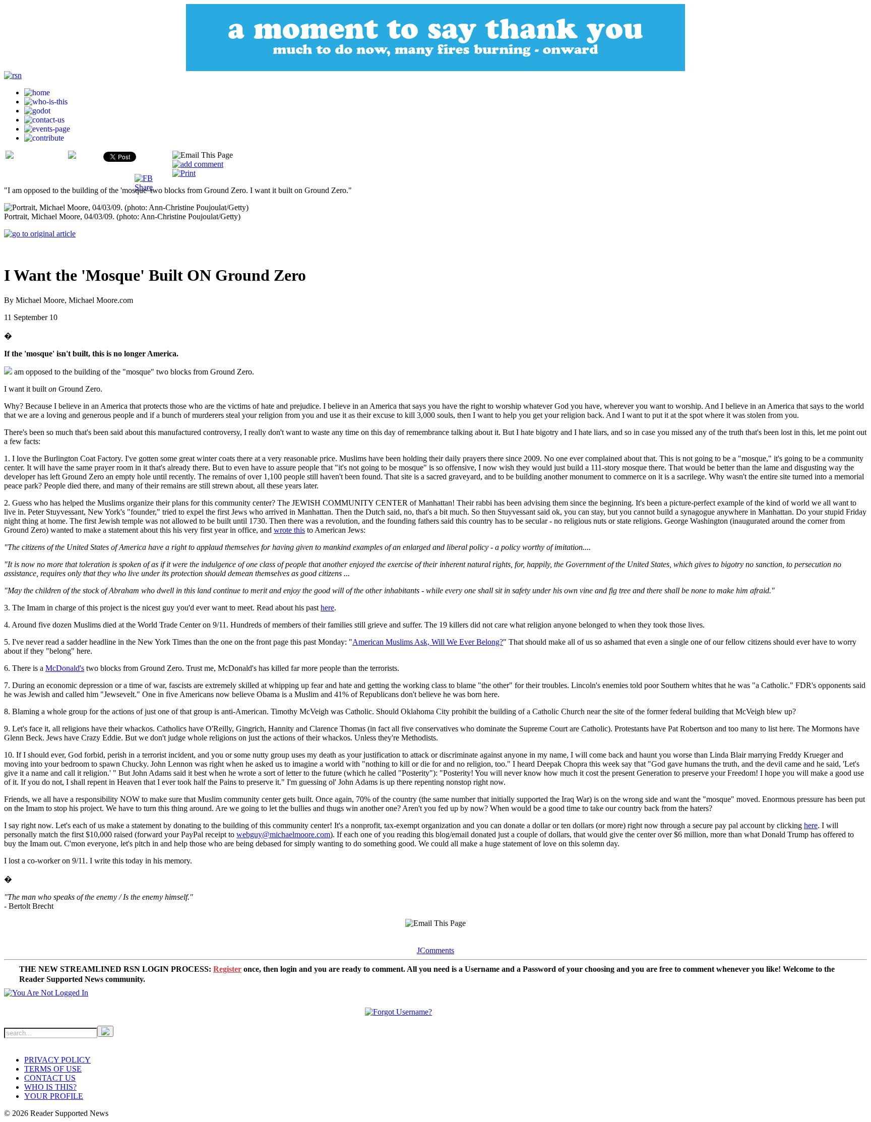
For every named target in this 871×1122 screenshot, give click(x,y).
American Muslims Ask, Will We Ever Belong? (427, 642)
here (327, 607)
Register (227, 969)
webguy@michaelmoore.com (283, 834)
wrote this (289, 530)
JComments (435, 950)
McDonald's (64, 668)
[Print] (184, 173)
